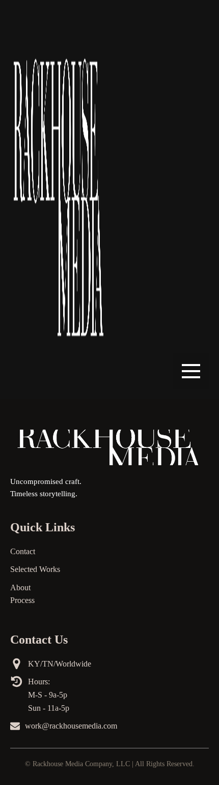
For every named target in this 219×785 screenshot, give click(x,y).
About (20, 587)
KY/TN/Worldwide (59, 663)
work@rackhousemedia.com (71, 725)
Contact (22, 551)
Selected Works (35, 569)
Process (22, 600)
